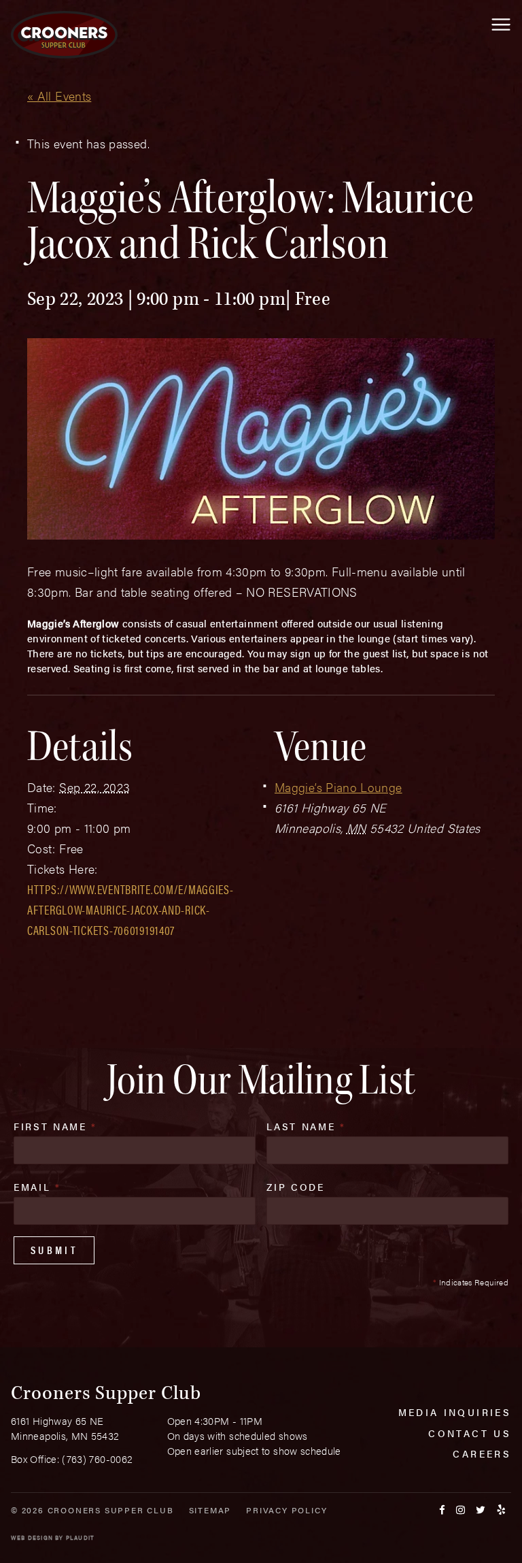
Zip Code (295, 1187)
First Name (55, 1126)
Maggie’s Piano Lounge (338, 786)
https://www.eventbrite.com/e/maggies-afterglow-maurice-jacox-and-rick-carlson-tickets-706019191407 (130, 909)
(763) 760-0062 (97, 1458)
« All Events (59, 95)
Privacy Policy (286, 1510)
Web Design (32, 1537)
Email (37, 1187)
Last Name (305, 1126)
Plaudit (80, 1537)
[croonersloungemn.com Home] (64, 35)
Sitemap (210, 1510)
